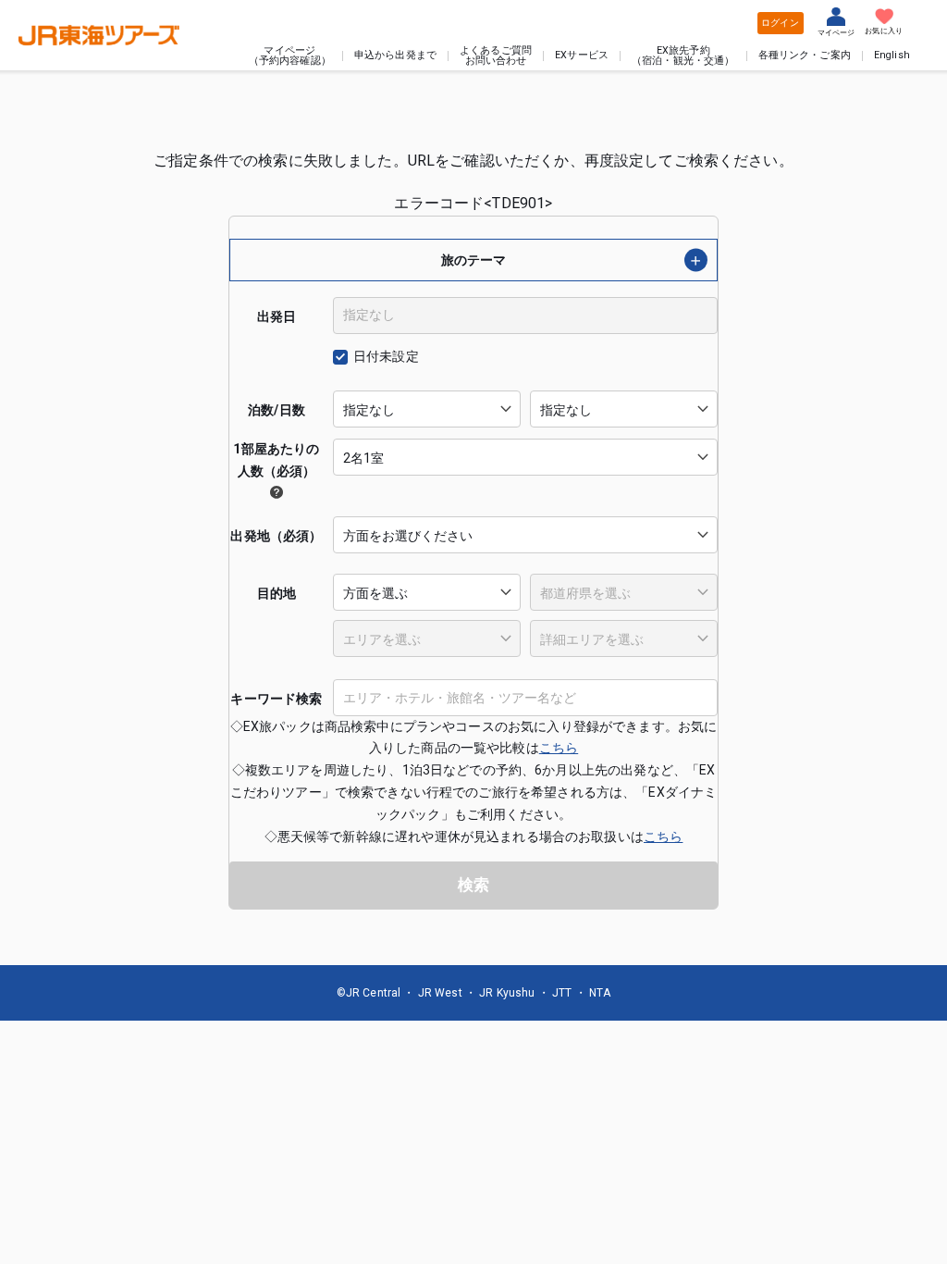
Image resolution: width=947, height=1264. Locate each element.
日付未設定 (386, 356)
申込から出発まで (395, 56)
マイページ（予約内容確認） (290, 56)
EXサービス (582, 56)
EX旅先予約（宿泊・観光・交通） (683, 56)
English (892, 56)
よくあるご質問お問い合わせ (496, 56)
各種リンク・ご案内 (804, 56)
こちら (558, 747)
